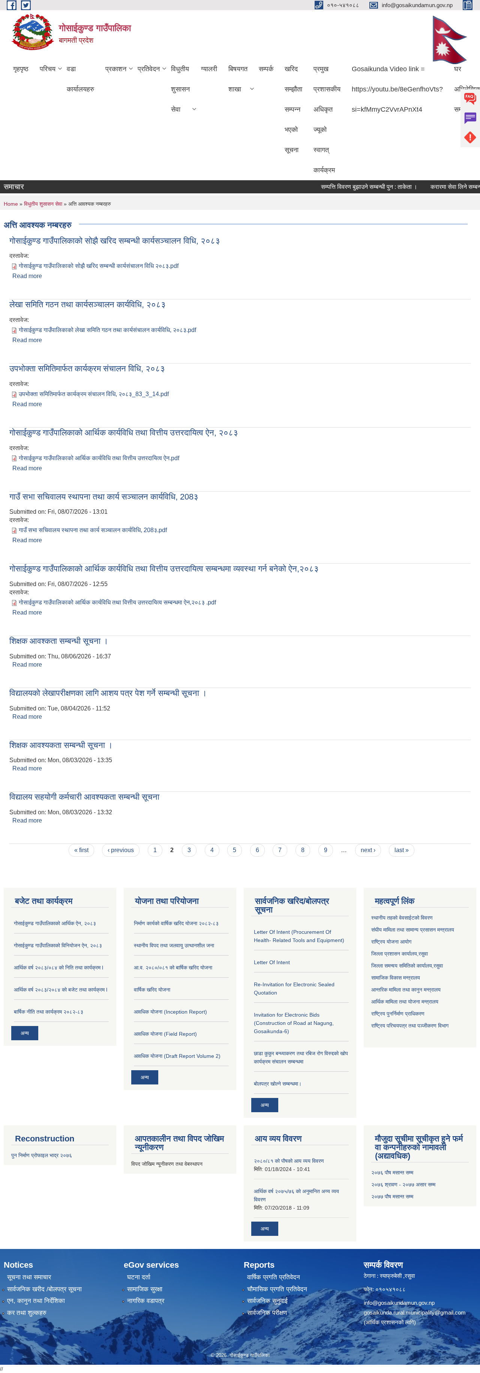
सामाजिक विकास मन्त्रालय (395, 978)
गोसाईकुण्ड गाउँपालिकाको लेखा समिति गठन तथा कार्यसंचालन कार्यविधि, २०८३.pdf (107, 330)
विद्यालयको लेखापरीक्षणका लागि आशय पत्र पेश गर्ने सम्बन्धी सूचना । (108, 693)
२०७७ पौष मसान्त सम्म (392, 1197)
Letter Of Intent (272, 962)
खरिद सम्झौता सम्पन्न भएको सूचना (293, 109)
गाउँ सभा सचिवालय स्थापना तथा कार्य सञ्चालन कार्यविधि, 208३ (103, 496)
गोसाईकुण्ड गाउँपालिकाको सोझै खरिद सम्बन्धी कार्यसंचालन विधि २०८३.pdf (98, 266)
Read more (27, 276)
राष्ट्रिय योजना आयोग (391, 942)
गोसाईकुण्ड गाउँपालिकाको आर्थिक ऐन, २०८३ (55, 923)
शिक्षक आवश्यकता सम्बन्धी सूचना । (61, 745)
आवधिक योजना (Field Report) (165, 1034)
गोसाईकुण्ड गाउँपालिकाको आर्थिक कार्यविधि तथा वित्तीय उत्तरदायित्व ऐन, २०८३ (123, 432)
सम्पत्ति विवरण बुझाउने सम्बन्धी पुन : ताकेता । (356, 187)
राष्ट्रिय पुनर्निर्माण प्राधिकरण (397, 1014)
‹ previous (121, 850)
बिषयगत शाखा (238, 79)
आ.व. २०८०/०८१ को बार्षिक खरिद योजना (173, 968)
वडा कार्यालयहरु (80, 79)
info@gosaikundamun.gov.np (399, 1303)
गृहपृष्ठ (20, 69)
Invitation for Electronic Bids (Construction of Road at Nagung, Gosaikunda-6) (294, 1023)
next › (368, 850)
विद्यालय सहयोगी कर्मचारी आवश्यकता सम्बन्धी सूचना (84, 797)
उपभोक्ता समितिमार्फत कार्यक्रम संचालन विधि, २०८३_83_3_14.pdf (94, 394)
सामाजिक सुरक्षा (144, 1289)
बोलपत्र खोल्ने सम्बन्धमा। (278, 1084)
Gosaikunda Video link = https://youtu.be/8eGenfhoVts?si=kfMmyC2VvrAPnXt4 (397, 89)
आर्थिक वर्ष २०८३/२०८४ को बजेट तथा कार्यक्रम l (60, 990)
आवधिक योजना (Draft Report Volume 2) (177, 1056)
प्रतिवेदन (149, 69)
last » (401, 850)
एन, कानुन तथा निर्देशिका (36, 1300)
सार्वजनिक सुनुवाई (267, 1300)
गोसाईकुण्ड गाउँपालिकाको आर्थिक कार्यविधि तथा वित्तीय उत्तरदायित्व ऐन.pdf (99, 458)
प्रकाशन (115, 69)
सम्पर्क (266, 69)
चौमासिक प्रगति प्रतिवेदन (277, 1289)
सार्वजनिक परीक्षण (267, 1312)
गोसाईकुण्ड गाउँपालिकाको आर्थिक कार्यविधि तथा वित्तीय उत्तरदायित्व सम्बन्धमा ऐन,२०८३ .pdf (117, 602)
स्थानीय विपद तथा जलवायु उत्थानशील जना (174, 945)
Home (11, 204)
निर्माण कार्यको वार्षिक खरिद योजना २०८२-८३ (176, 923)
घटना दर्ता (138, 1277)
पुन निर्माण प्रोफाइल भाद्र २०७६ (41, 1155)
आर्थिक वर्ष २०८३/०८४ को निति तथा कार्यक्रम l (58, 968)
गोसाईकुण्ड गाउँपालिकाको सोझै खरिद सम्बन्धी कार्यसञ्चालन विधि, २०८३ (114, 240)
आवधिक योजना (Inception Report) (170, 1012)
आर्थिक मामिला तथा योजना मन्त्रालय (404, 1002)
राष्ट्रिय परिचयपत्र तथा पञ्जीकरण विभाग (409, 1026)
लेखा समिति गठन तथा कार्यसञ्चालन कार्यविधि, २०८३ (87, 304)
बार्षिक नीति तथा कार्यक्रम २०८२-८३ (48, 1012)
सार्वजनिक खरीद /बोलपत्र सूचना (44, 1289)
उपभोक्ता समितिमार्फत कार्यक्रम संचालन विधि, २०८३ (87, 368)
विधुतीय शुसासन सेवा (180, 89)
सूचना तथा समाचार (29, 1277)
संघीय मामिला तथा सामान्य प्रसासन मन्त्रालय (412, 930)
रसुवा (423, 954)
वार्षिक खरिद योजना (152, 990)
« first (81, 850)
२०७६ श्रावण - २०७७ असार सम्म (403, 1185)
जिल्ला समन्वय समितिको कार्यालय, (402, 966)
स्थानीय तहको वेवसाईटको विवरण (402, 918)
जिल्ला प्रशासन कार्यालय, (394, 954)
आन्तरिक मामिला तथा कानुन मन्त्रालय (406, 990)
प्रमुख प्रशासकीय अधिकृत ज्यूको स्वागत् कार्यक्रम (327, 119)
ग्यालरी (209, 69)
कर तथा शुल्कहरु (26, 1312)
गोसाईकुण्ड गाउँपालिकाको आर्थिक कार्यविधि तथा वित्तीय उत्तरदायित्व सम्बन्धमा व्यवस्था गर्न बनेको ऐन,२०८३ (164, 568)
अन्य (25, 1033)
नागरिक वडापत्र (145, 1300)
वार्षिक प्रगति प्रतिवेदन (273, 1277)
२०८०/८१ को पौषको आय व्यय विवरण (289, 1161)
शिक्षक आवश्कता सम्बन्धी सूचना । (58, 641)
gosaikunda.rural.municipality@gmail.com (415, 1312)
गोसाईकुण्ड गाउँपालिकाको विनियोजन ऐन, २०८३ (58, 945)
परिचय (48, 69)
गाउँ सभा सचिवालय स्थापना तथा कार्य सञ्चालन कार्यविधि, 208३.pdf (93, 530)
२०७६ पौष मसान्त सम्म (392, 1173)
